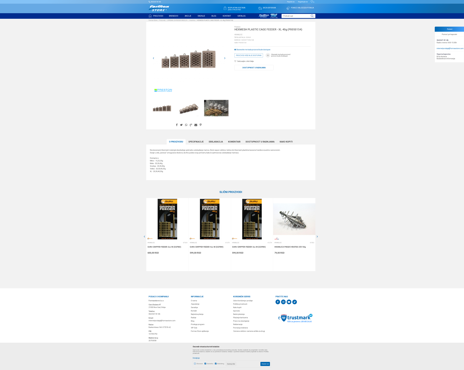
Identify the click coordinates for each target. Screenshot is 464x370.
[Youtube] (289, 302)
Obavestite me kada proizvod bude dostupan (253, 50)
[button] (298, 16)
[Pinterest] (201, 125)
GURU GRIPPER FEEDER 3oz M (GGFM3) (249, 247)
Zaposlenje (195, 304)
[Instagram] (283, 302)
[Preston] (163, 90)
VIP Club (194, 328)
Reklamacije (238, 324)
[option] (162, 108)
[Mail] (195, 125)
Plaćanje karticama (240, 318)
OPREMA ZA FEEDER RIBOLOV (177, 20)
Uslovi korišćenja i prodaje (243, 301)
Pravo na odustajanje (241, 321)
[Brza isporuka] (260, 8)
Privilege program (197, 324)
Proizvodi (162, 20)
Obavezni (199, 364)
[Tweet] (181, 125)
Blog (192, 321)
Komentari (234, 141)
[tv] (268, 15)
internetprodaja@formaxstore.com (450, 48)
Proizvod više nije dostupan (248, 55)
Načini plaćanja (239, 314)
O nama (194, 301)
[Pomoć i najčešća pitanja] (288, 8)
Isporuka (236, 311)
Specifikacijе (196, 141)
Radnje (193, 318)
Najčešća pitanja (197, 314)
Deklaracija (216, 141)
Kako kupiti (286, 141)
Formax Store (153, 20)
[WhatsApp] (186, 125)
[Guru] (150, 239)
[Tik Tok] (294, 302)
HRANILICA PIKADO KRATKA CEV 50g (290, 247)
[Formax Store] (159, 8)
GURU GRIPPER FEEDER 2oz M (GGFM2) (164, 247)
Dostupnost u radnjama (254, 68)
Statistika (210, 364)
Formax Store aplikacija (200, 331)
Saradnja (194, 307)
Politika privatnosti (240, 304)
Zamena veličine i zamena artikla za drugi (249, 331)
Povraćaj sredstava (240, 328)
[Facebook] (177, 125)
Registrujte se (303, 2)
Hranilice (192, 20)
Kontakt (194, 311)
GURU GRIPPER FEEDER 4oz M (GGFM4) (206, 247)
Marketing (220, 364)
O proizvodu (176, 141)
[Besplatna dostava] (225, 8)
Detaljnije (196, 358)
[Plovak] (277, 239)
